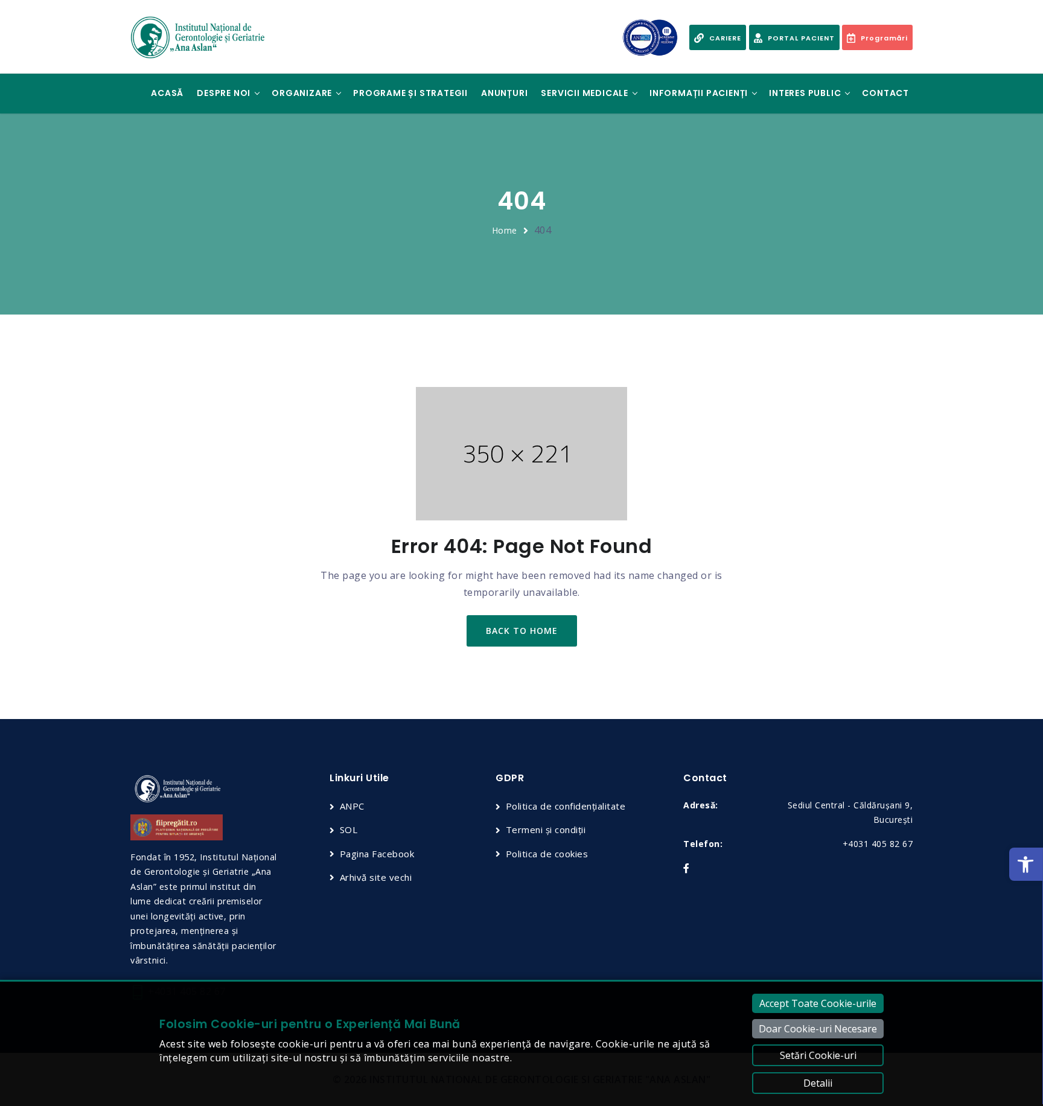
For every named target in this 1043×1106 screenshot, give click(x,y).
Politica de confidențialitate (565, 806)
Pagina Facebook (377, 854)
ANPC (352, 806)
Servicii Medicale (584, 93)
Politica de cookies (547, 854)
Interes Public (805, 93)
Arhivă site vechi (376, 877)
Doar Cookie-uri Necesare (818, 1028)
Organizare (302, 93)
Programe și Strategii (410, 93)
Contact (885, 93)
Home (504, 230)
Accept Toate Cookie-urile (817, 1003)
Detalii (817, 1083)
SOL (348, 829)
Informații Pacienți (698, 93)
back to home (522, 630)
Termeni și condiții (545, 829)
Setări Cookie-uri (818, 1055)
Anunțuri (504, 93)
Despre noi (223, 93)
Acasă (167, 93)
